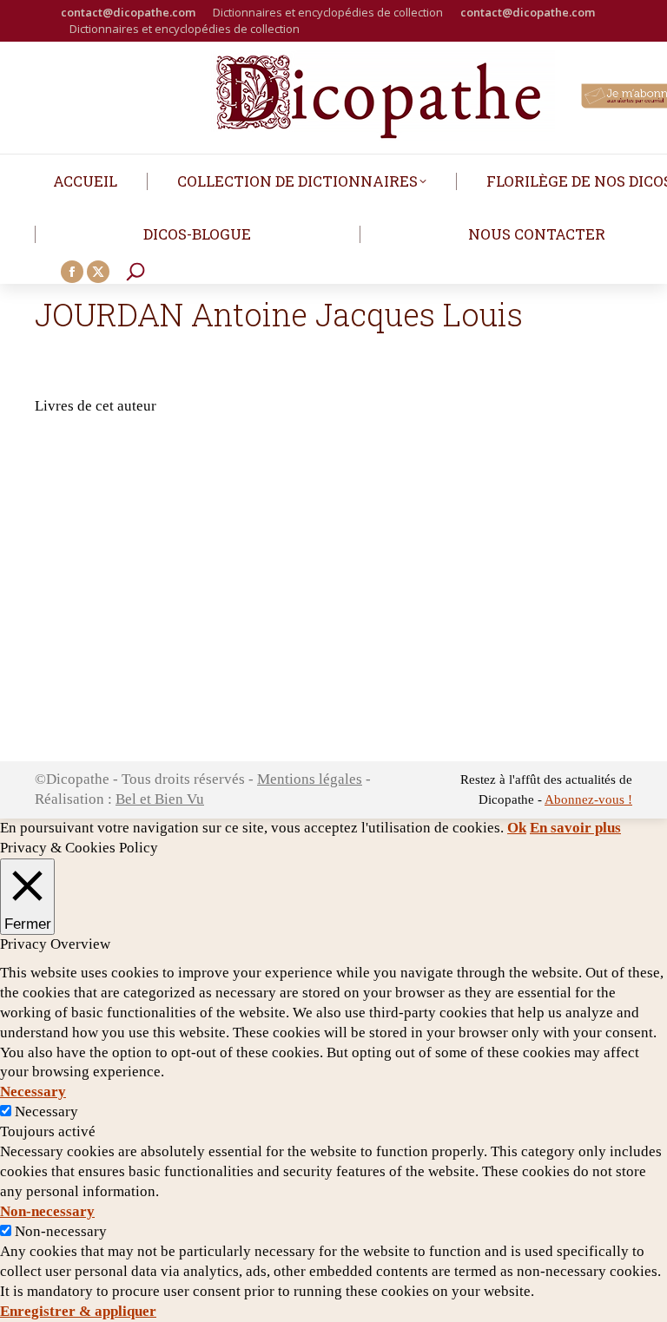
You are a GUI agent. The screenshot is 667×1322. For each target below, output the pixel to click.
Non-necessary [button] (47, 1211)
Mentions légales (309, 779)
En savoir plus (575, 827)
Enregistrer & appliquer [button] (78, 1311)
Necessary (46, 1111)
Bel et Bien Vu (160, 799)
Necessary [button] (33, 1091)
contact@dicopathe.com (128, 12)
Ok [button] (516, 827)
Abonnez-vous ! (588, 799)
